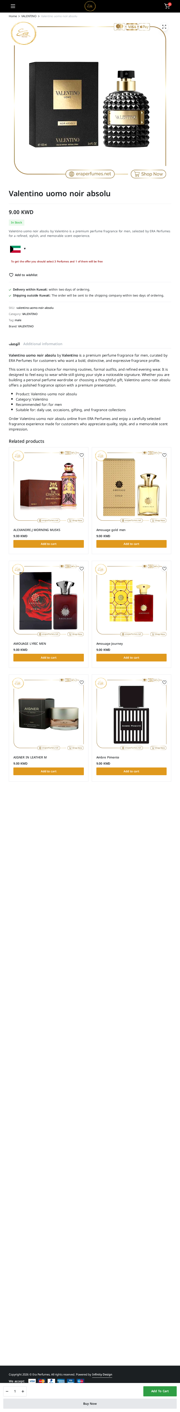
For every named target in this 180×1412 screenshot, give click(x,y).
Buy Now (90, 1404)
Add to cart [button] (48, 544)
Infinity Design (102, 1374)
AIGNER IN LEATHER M (30, 757)
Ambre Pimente (107, 757)
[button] (167, 6)
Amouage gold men (111, 530)
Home (13, 16)
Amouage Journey (109, 644)
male (18, 320)
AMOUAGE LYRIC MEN (29, 644)
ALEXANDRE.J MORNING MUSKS (36, 530)
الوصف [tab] (14, 344)
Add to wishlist (26, 275)
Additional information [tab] (42, 344)
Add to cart (160, 1391)
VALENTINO (28, 16)
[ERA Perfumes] (90, 6)
